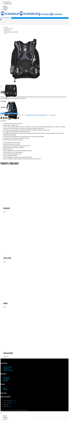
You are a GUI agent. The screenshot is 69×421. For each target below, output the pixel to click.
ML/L (11, 107)
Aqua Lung (53, 115)
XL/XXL (12, 109)
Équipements (7, 30)
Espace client (6, 377)
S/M (11, 105)
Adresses (5, 380)
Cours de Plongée (7, 367)
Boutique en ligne (8, 28)
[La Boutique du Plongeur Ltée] (31, 15)
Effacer (9, 111)
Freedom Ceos (6, 208)
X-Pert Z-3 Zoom (7, 258)
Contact (5, 9)
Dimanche (5, 406)
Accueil (5, 6)
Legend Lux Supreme (8, 353)
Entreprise (5, 7)
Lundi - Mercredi (7, 400)
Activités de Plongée (8, 370)
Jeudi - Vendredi (7, 402)
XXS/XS (12, 104)
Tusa (4, 211)
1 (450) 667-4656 (7, 3)
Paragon (5, 303)
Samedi (5, 404)
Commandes (6, 379)
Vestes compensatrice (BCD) (11, 32)
